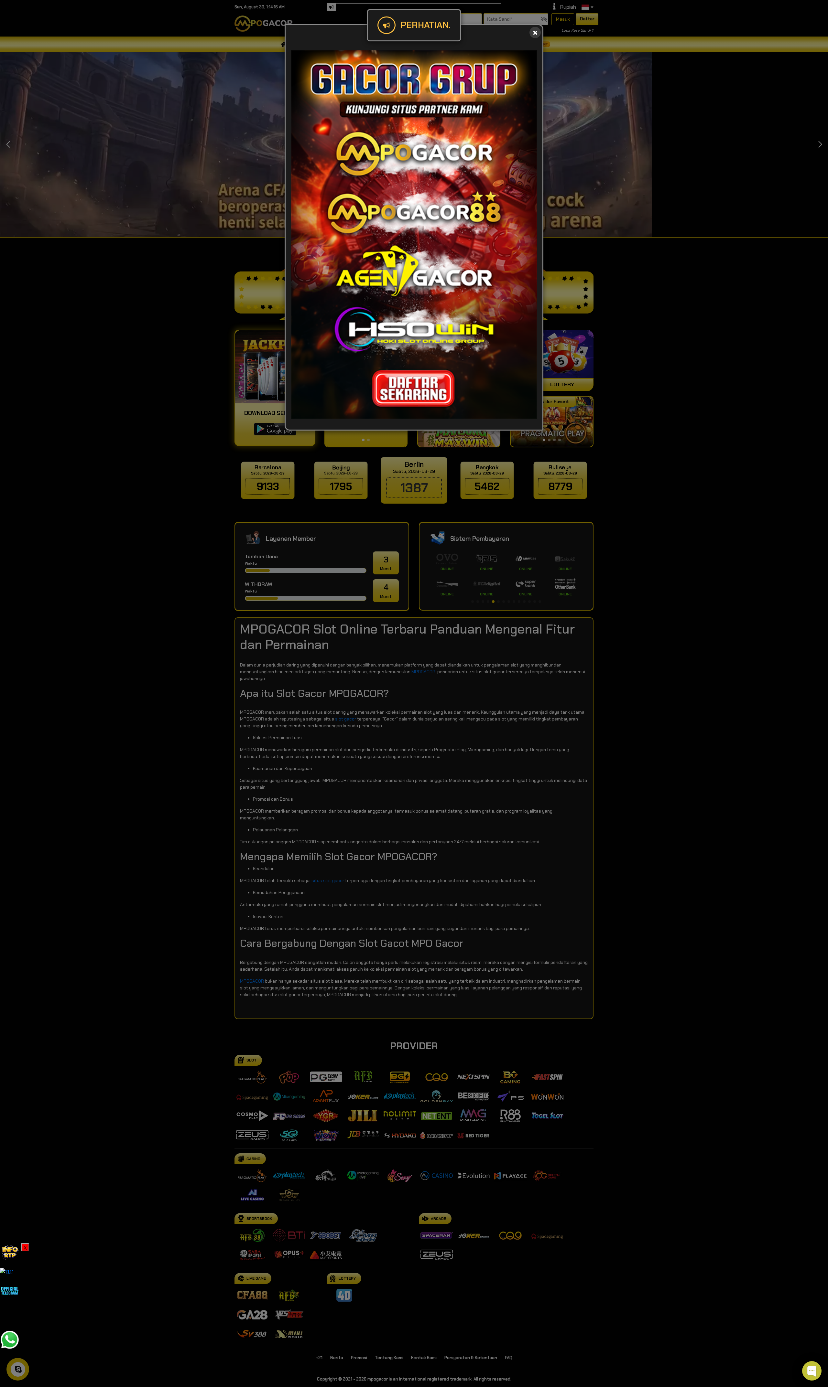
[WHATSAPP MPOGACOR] (9, 1339)
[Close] (535, 32)
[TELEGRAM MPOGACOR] (9, 1290)
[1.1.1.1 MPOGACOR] (7, 1271)
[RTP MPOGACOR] (9, 1252)
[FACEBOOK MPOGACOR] (9, 1314)
